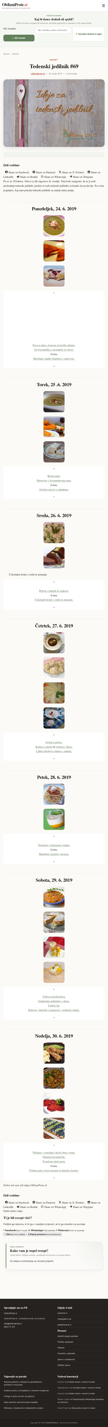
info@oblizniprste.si (13, 1323)
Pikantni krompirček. (54, 1157)
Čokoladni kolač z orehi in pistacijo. (54, 599)
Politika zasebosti (65, 1342)
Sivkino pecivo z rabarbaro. (54, 489)
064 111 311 (9, 1327)
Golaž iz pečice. (54, 742)
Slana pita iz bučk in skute (83, 1408)
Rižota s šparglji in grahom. (54, 590)
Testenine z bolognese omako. (54, 845)
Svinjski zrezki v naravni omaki (81, 1382)
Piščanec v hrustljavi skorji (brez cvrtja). (54, 1152)
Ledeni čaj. (54, 1005)
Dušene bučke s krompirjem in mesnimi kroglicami (26, 1390)
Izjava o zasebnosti (66, 1359)
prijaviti (49, 1261)
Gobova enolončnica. (54, 996)
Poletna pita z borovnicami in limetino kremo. (54, 1170)
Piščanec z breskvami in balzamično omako (23, 1408)
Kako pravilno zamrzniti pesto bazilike (21, 1402)
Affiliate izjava (64, 1365)
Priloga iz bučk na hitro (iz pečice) (19, 1396)
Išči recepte (9, 28)
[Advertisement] (54, 318)
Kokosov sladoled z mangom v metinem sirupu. (54, 1010)
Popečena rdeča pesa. (54, 1161)
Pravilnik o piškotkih (66, 1353)
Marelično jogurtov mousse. (54, 854)
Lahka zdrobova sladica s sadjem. (54, 751)
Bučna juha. (54, 476)
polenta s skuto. (64, 746)
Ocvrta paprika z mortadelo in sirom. (54, 349)
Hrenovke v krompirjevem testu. (54, 480)
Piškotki (61, 1348)
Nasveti (15, 54)
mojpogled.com (64, 1319)
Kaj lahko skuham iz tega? (88, 34)
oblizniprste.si (38, 73)
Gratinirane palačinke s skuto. (54, 1001)
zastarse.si (62, 1313)
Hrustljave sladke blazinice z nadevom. (54, 358)
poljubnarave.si (64, 1325)
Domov (6, 54)
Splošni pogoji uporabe (68, 1336)
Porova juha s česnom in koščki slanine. (54, 345)
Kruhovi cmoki (43, 746)
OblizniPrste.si (10, 1313)
